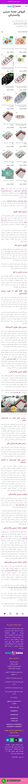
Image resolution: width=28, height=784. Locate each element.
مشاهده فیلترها (21, 31)
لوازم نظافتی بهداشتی (11, 570)
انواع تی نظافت (14, 664)
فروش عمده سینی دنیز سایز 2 (8, 49)
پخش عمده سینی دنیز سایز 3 (20, 49)
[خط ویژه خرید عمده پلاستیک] (4, 781)
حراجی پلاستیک (14, 662)
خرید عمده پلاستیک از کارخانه (14, 678)
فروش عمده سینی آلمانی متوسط (8, 124)
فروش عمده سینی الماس (8, 180)
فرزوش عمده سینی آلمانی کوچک (21, 143)
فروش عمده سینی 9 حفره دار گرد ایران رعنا (8, 105)
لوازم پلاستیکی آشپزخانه (14, 666)
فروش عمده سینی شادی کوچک (9, 162)
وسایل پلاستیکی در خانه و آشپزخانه (17, 201)
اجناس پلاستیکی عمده (18, 20)
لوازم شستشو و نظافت (14, 668)
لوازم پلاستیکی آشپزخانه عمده (19, 22)
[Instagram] (16, 740)
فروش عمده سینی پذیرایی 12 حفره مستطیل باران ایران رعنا (8, 68)
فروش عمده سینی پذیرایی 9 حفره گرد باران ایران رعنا (20, 87)
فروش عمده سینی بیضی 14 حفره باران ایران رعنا (20, 105)
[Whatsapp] (12, 740)
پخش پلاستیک (23, 606)
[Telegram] (20, 740)
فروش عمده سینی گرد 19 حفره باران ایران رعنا (9, 87)
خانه (26, 20)
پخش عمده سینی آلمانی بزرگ (21, 181)
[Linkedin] (8, 740)
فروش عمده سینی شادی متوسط (21, 162)
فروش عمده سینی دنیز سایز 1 (20, 68)
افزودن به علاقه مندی (16, 37)
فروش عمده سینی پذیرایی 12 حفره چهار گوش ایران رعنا (20, 124)
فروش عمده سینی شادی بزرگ (9, 143)
